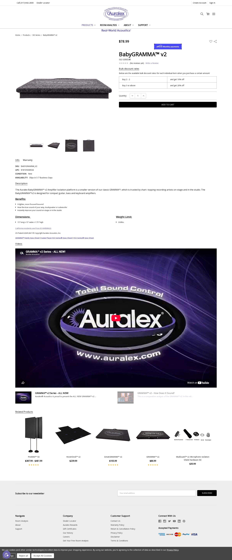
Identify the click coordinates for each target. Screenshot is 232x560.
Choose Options (33, 447)
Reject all (23, 555)
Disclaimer (115, 536)
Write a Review (152, 63)
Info (17, 160)
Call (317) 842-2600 (25, 2)
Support (143, 25)
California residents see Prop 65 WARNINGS (33, 228)
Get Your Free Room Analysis (75, 540)
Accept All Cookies (42, 555)
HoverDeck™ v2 (73, 456)
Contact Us (115, 521)
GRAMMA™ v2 (152, 456)
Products (88, 25)
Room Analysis (108, 25)
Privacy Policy (116, 533)
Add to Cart (73, 447)
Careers (66, 536)
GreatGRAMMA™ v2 (113, 456)
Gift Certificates (69, 529)
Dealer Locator (43, 2)
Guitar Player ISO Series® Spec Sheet (56, 238)
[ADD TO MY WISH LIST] (47, 421)
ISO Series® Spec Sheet (84, 238)
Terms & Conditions (119, 540)
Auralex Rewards (70, 525)
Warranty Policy (117, 525)
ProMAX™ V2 (34, 456)
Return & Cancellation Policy (123, 529)
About (128, 25)
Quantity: (123, 95)
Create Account (199, 2)
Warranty (27, 160)
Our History (68, 533)
